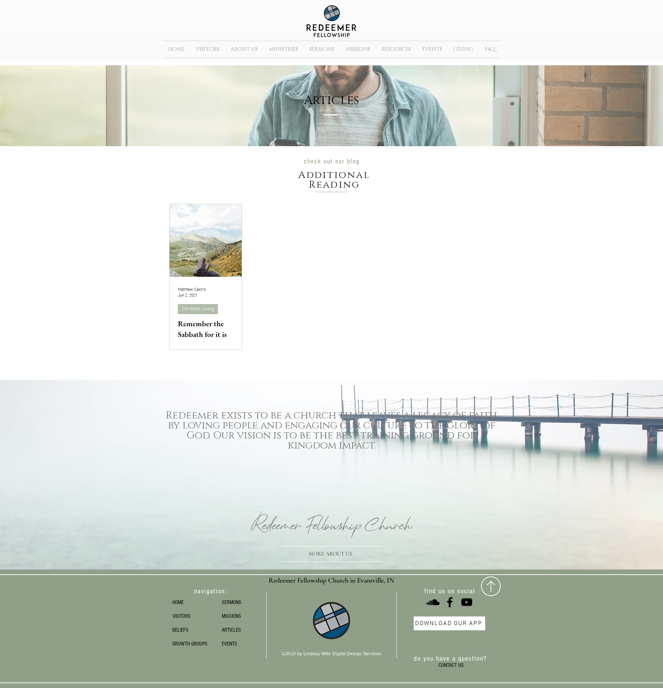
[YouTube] (466, 602)
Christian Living (198, 309)
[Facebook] (450, 602)
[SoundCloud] (433, 602)
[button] (244, 49)
